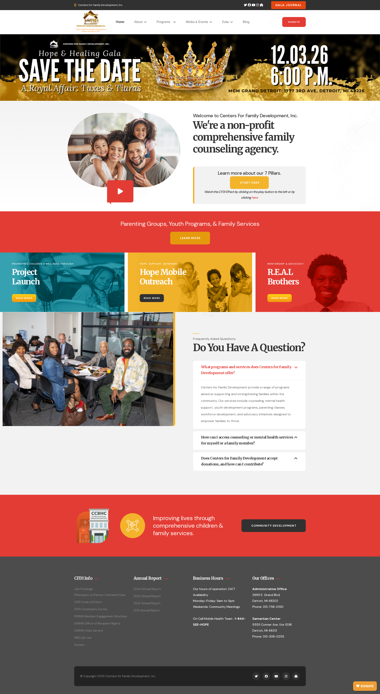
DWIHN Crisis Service (88, 631)
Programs (164, 22)
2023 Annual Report (147, 596)
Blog (246, 22)
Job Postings (83, 589)
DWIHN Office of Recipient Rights (97, 623)
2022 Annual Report (147, 603)
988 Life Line (83, 638)
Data (225, 22)
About (138, 22)
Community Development (273, 525)
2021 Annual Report (147, 610)
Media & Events (197, 22)
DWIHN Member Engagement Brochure (100, 616)
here (255, 197)
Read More (24, 298)
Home (120, 22)
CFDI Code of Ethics (88, 602)
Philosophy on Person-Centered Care (99, 595)
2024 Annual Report (147, 589)
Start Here (249, 182)
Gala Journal (288, 5)
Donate (294, 22)
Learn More (190, 238)
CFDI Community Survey (90, 609)
